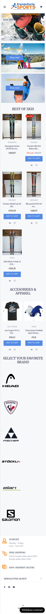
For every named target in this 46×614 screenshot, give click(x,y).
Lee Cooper (12, 327)
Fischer (34, 142)
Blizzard (34, 200)
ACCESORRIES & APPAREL (23, 291)
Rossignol (12, 142)
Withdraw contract (32, 609)
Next (42, 311)
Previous (3, 311)
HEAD (12, 258)
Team (34, 327)
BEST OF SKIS (23, 109)
